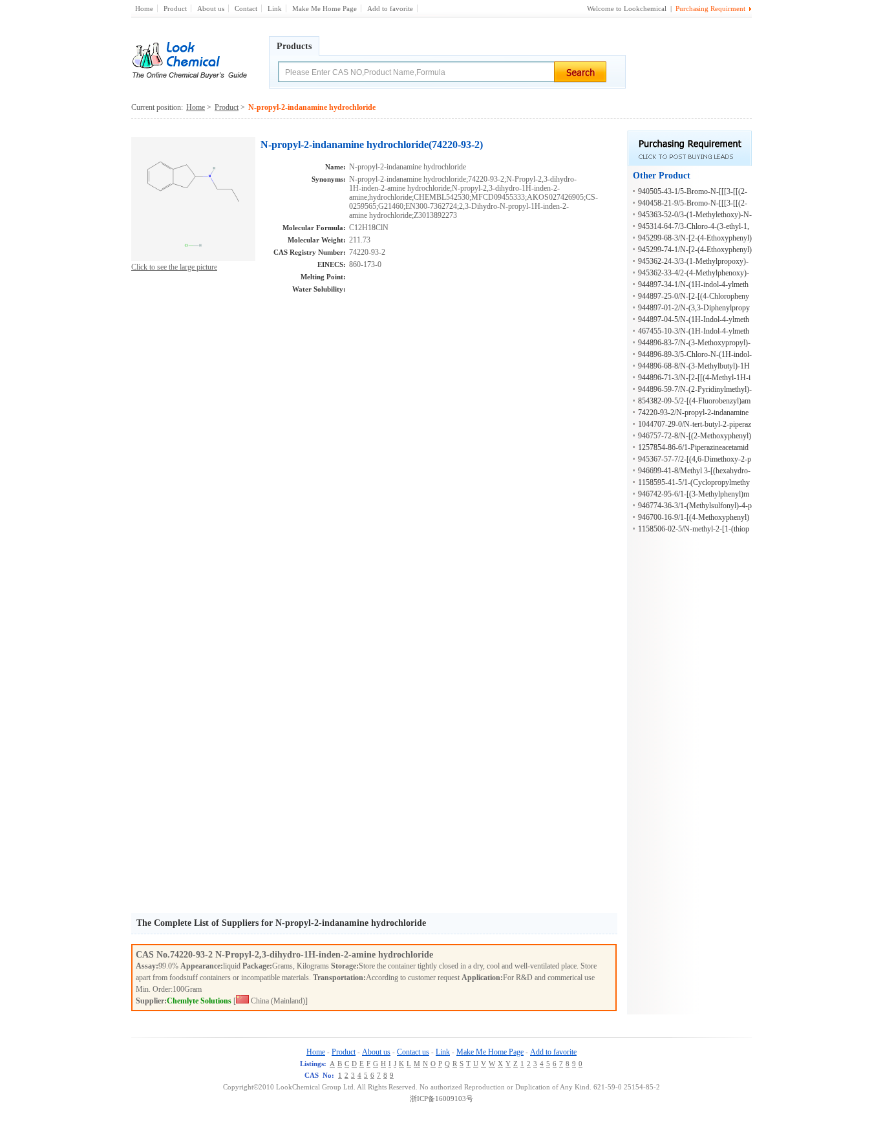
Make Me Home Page (324, 8)
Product (175, 8)
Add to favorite (390, 8)
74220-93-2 (192, 954)
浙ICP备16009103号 (441, 1098)
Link (275, 8)
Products (294, 46)
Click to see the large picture (174, 267)
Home (144, 8)
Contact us (413, 1051)
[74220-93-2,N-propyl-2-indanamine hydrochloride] (193, 258)
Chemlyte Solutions (199, 1000)
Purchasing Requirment (710, 8)
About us (210, 8)
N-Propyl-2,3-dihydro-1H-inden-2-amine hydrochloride (324, 954)
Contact (246, 8)
